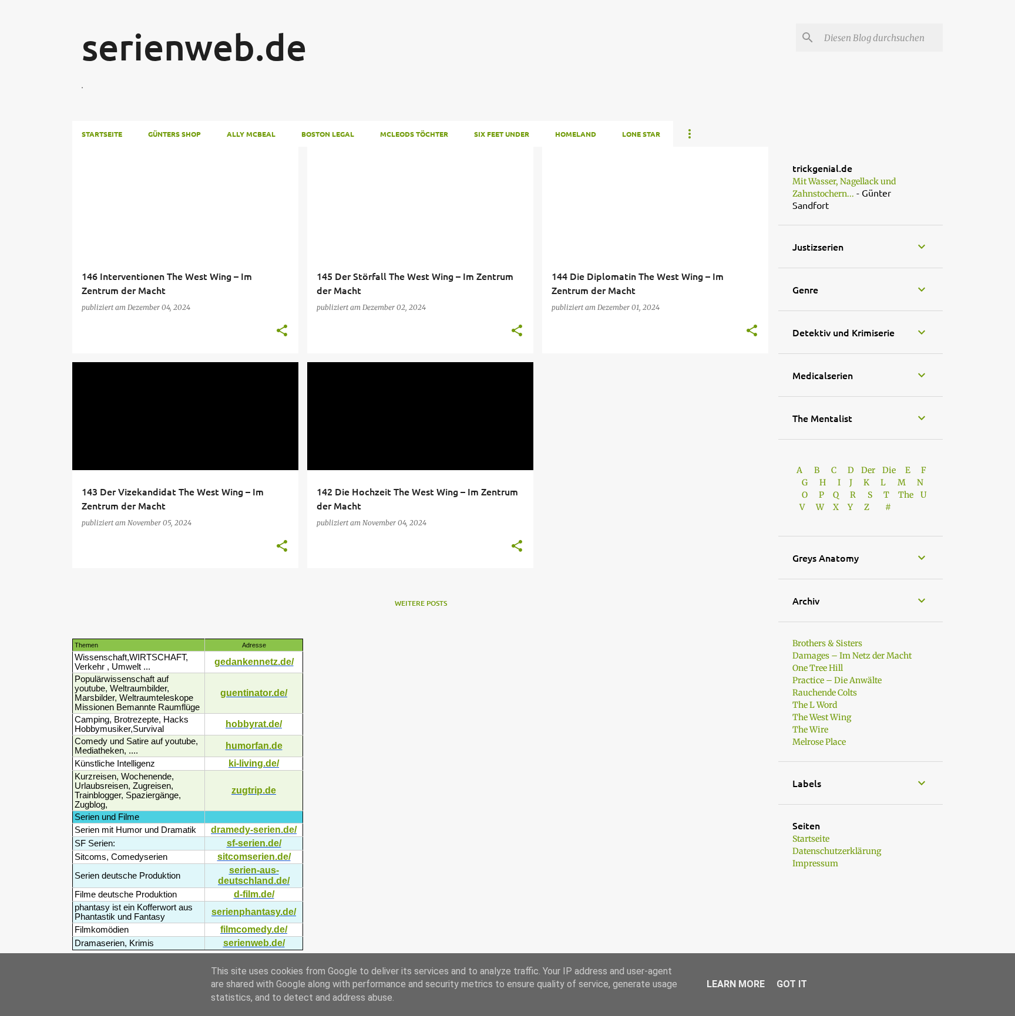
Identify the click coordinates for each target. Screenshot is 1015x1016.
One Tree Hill (817, 668)
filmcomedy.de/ (253, 929)
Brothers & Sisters (827, 643)
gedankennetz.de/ (254, 662)
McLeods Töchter (414, 134)
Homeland (575, 134)
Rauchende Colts (824, 692)
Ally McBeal (251, 134)
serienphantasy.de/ (253, 912)
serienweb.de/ (254, 943)
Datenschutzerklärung (836, 851)
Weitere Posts (421, 603)
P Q (830, 495)
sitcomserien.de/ (254, 857)
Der (868, 470)
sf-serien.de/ (254, 843)
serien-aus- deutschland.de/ (254, 875)
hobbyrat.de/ (254, 724)
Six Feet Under (501, 134)
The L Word (814, 705)
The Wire (810, 729)
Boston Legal (327, 134)
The (905, 495)
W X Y (835, 507)
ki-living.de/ (253, 763)
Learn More (736, 984)
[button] (282, 331)
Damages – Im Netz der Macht (852, 655)
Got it (792, 984)
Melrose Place (819, 742)
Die (889, 470)
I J (846, 482)
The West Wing (821, 717)
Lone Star (641, 134)
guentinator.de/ (253, 693)
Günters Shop (174, 134)
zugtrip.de (253, 790)
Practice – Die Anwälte (837, 680)
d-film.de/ (254, 894)
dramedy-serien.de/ (254, 830)
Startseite (102, 134)
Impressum (815, 863)
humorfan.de (254, 746)
